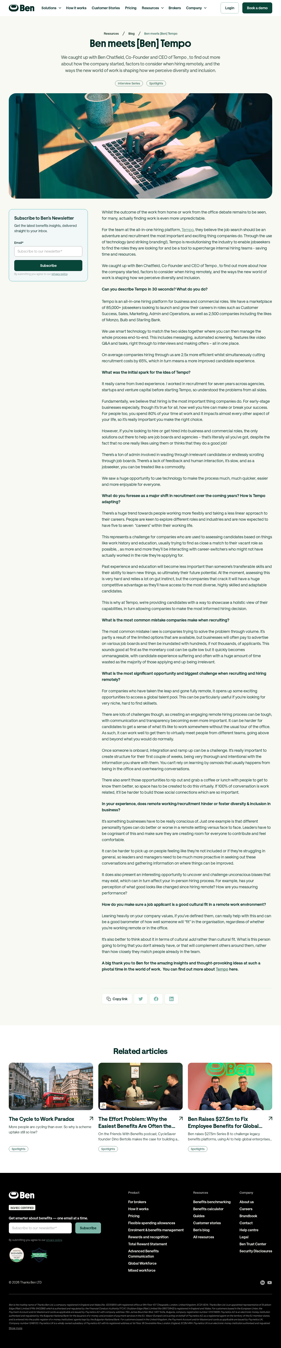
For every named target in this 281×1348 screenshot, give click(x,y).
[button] (51, 8)
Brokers (175, 8)
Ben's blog (201, 1230)
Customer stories (207, 1223)
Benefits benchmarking (212, 1202)
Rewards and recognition (148, 1237)
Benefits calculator (208, 1209)
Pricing (131, 8)
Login (229, 8)
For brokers (137, 1202)
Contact (246, 1223)
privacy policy (59, 273)
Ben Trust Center (253, 1244)
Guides (199, 1216)
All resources (203, 1237)
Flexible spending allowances (151, 1223)
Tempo (188, 229)
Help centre (249, 1230)
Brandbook (248, 1216)
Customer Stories (106, 8)
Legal (244, 1237)
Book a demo (257, 8)
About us (247, 1202)
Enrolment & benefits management (156, 1230)
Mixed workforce (141, 1270)
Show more (15, 1328)
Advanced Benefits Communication (143, 1253)
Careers (246, 1209)
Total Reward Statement (147, 1244)
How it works (76, 8)
